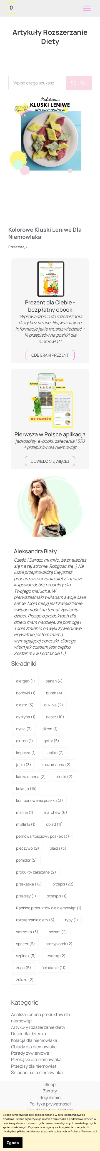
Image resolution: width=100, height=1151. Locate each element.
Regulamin (50, 1097)
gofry (51, 740)
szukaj (79, 83)
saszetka (27, 931)
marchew (55, 812)
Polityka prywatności (50, 1104)
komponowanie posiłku (39, 800)
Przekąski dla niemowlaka (36, 1059)
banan (54, 681)
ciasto (25, 704)
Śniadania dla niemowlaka (37, 1072)
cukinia (53, 704)
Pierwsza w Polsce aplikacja (50, 434)
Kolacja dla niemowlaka (34, 1040)
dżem (50, 728)
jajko (23, 764)
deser (55, 716)
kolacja (26, 788)
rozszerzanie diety (35, 919)
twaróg (56, 955)
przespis (57, 896)
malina (24, 812)
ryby (71, 919)
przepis (63, 884)
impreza (26, 752)
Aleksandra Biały (35, 551)
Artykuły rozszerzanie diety (38, 1027)
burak (54, 692)
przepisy (26, 896)
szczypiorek (59, 943)
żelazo (25, 979)
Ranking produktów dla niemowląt (48, 907)
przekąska (29, 884)
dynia (24, 728)
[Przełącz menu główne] (86, 8)
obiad (54, 824)
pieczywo (27, 848)
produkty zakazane (36, 872)
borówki (26, 692)
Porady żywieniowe (30, 1053)
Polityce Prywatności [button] (84, 1131)
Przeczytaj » (18, 246)
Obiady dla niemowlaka (34, 1047)
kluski (64, 776)
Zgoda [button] (13, 1142)
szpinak (26, 955)
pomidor (26, 860)
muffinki (26, 824)
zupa (23, 967)
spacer (25, 943)
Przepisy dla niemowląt (33, 1066)
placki (58, 848)
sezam (58, 931)
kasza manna (31, 776)
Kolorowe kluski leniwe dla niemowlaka (45, 233)
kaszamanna (56, 764)
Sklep (50, 1084)
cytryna (26, 716)
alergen (25, 681)
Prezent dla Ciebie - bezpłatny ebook (50, 306)
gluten (24, 740)
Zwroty (50, 1091)
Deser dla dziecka (28, 1033)
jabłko (55, 752)
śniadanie (54, 967)
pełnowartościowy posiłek (42, 836)
